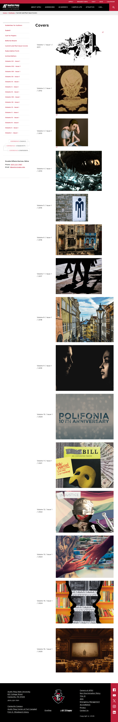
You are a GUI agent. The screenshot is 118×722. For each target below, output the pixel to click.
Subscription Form (12, 51)
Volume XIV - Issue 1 (13, 66)
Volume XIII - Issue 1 (12, 71)
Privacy (83, 707)
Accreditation (85, 705)
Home (5, 13)
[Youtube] (114, 695)
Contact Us (84, 710)
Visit (94, 1)
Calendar (111, 1)
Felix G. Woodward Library (18, 712)
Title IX (83, 696)
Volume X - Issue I (12, 87)
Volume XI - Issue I (12, 81)
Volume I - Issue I (11, 133)
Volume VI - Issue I (12, 107)
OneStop (48, 710)
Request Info (82, 1)
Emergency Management (90, 702)
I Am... (100, 7)
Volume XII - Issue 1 (12, 76)
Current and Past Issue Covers (16, 46)
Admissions (50, 7)
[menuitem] (36, 7)
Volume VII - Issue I (12, 102)
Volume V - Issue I (12, 112)
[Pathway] (66, 710)
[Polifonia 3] (85, 133)
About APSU (36, 7)
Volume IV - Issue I (12, 117)
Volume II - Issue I (11, 128)
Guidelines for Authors (13, 25)
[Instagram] (114, 706)
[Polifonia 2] (85, 90)
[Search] (113, 7)
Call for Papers (10, 35)
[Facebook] (114, 689)
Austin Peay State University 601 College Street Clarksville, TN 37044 (19, 694)
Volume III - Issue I (12, 122)
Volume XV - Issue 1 (12, 61)
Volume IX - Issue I (12, 92)
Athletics (90, 7)
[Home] (11, 7)
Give (101, 1)
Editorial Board (11, 41)
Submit (8, 30)
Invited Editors (10, 56)
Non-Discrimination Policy (90, 693)
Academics (63, 7)
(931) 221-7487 (16, 164)
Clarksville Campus (15, 706)
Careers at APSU (86, 690)
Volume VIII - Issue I (12, 97)
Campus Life (77, 7)
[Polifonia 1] (103, 32)
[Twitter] (114, 700)
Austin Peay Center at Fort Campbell (22, 709)
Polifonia (12, 13)
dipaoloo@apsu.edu (17, 167)
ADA (82, 699)
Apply (71, 1)
